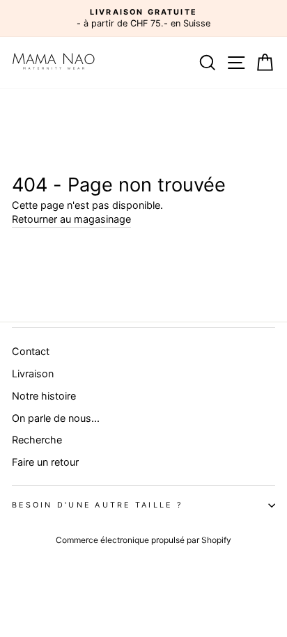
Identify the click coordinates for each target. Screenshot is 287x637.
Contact (30, 351)
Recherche (37, 440)
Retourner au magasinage (71, 219)
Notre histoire (44, 396)
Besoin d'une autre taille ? (97, 505)
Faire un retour (45, 462)
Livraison (33, 373)
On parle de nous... (56, 418)
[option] (143, 18)
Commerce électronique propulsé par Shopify (143, 540)
